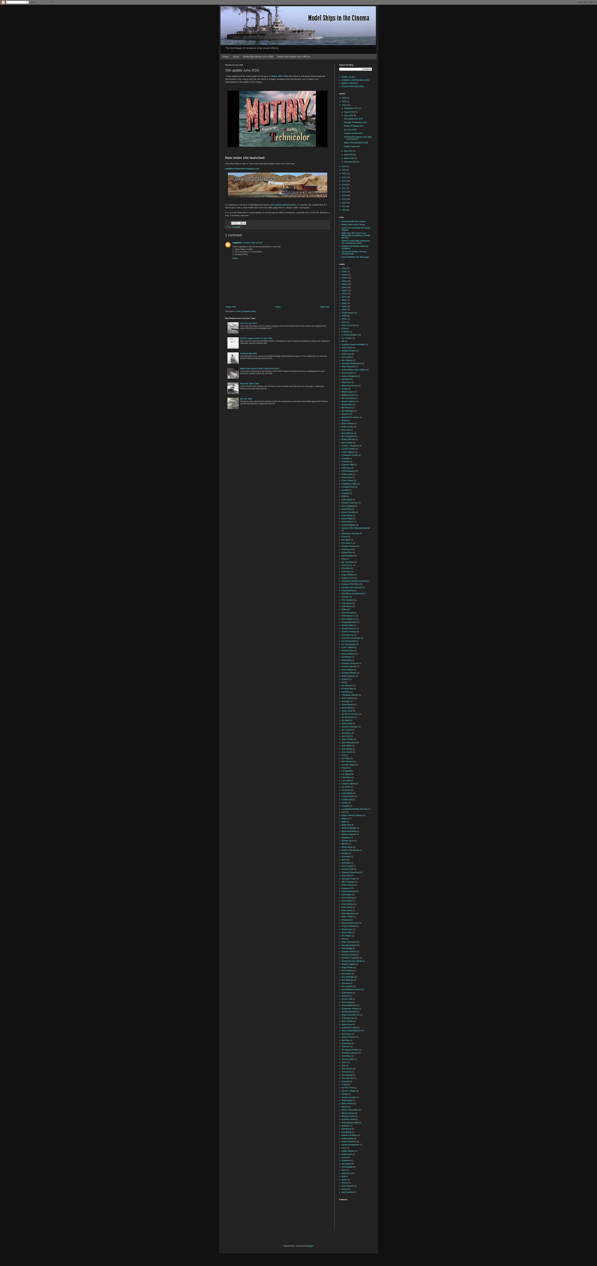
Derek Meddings (349, 525)
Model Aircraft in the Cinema (353, 221)
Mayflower (346, 838)
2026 (344, 98)
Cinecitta (345, 458)
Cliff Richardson (348, 471)
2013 (344, 203)
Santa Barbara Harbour (351, 989)
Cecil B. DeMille (348, 449)
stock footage (347, 1167)
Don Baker (346, 540)
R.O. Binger (346, 936)
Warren (345, 1107)
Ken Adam (346, 758)
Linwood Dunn (348, 796)
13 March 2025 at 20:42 (253, 243)
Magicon (345, 818)
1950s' (344, 284)
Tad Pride (346, 1040)
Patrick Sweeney (349, 891)
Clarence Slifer (348, 465)
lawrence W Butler (349, 1135)
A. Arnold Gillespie (349, 335)
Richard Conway (349, 955)
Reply (235, 258)
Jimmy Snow (347, 723)
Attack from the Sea (350, 386)
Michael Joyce (348, 841)
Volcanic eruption (349, 1097)
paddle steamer (348, 1151)
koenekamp (347, 1132)
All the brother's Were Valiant (354, 370)
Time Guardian (348, 1059)
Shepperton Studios (350, 1009)
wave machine (348, 1186)
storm (344, 1170)
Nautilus (345, 853)
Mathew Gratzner (349, 834)
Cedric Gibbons (348, 452)
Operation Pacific (349, 879)
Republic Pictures (349, 952)
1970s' (344, 297)
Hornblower (347, 657)
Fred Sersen (347, 603)
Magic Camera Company (352, 815)
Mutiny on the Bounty (350, 850)
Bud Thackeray (348, 436)
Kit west (345, 768)
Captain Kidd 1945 (352, 146)
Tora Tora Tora (348, 1078)
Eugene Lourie (348, 578)
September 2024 (351, 108)
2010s (344, 322)
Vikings (345, 1094)
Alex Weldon (347, 360)
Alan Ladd (346, 357)
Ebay (344, 559)
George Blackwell (349, 622)
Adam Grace (347, 348)
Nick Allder (346, 863)
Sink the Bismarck (349, 1012)
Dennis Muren (348, 522)
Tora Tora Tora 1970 (248, 323)
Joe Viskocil (347, 730)
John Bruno (346, 733)
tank (343, 1176)
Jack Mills (346, 701)
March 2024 (349, 158)
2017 (344, 188)
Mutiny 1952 (276, 76)
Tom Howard (347, 1075)
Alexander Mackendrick (351, 363)
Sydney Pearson (349, 1037)
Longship (345, 806)
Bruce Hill (346, 430)
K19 (343, 755)
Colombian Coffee (349, 484)
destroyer (345, 1126)
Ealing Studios (348, 556)
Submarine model (349, 1027)
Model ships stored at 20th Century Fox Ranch (259, 368)
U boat (344, 1085)
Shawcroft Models (349, 1005)
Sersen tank (347, 1002)
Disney (344, 537)
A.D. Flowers (347, 338)
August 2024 (349, 112)
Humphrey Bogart (349, 673)
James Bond (347, 708)
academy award (348, 1119)
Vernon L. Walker (349, 1091)
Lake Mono (346, 777)
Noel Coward (347, 866)
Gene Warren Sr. (349, 619)
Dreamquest (347, 549)
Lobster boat (347, 799)
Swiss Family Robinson (351, 1031)
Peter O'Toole (347, 917)
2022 (344, 170)
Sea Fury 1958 (350, 130)
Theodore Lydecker (350, 1053)
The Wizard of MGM (350, 1050)
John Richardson (349, 742)
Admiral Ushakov (349, 351)
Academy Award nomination (353, 344)
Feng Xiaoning (348, 590)
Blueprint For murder (350, 417)
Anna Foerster (348, 373)
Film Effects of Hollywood (352, 594)
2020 (344, 177)
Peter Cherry (347, 907)
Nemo (344, 860)
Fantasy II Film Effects (351, 584)
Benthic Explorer (349, 401)
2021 (344, 174)
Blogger (310, 1246)
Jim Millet (345, 720)
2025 (344, 101)
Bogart (344, 420)
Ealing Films (347, 552)
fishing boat (346, 1129)
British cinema (348, 427)
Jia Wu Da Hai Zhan (350, 714)
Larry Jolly (346, 781)
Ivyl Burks (346, 692)
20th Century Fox (349, 325)
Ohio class (346, 875)
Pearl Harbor (347, 901)
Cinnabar (345, 462)
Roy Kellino (346, 974)
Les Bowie (346, 790)
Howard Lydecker (349, 666)
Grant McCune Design (351, 638)
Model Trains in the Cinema (353, 225)
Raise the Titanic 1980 (249, 384)
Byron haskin (347, 443)
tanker (344, 1180)
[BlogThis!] (235, 223)
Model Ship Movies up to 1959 (258, 56)
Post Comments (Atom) (246, 311)
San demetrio (347, 986)
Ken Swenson (347, 761)
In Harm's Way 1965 (248, 353)
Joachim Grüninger (350, 727)
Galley (344, 609)
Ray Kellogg (347, 948)
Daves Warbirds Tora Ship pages (355, 257)
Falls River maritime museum (354, 581)
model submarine (349, 1142)
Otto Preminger (348, 882)
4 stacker (345, 332)
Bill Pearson (347, 408)
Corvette (345, 490)
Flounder (345, 597)
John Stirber (347, 746)
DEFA (344, 496)
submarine (346, 1173)
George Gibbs (347, 625)
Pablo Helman (348, 885)
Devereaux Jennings (350, 533)
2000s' (344, 319)
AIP (343, 341)
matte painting (348, 1138)
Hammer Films (348, 651)
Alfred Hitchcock (348, 366)
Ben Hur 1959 (246, 399)
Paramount (346, 888)
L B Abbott (346, 771)
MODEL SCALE (348, 77)
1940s (344, 275)
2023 (344, 166)
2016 (344, 192)
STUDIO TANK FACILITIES (353, 86)
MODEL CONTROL (350, 83)
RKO (344, 939)
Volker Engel (347, 1100)
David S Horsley (348, 512)
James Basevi (347, 704)
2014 (344, 199)
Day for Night (347, 519)
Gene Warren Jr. (348, 616)
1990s (344, 306)
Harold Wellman (348, 654)
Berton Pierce (347, 405)
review (344, 1157)
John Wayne (347, 749)
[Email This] (232, 223)
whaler (344, 1189)
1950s (344, 281)
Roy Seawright (348, 977)
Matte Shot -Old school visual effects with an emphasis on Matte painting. (356, 235)
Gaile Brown (347, 606)
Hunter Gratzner (348, 676)
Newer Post (231, 307)
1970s (344, 294)
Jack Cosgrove (348, 698)
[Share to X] (238, 223)
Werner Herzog (348, 1113)
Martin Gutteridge (349, 828)
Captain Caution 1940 (353, 133)
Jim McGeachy (348, 717)
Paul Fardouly (347, 898)
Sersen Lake (347, 999)
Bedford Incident (348, 395)
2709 (344, 329)
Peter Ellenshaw (348, 913)
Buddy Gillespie (348, 439)
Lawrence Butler (348, 784)
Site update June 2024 (353, 119)
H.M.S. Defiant (348, 647)
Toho (344, 1066)
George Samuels (349, 628)
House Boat (347, 660)
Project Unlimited (349, 926)
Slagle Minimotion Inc (351, 1015)
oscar (344, 1148)
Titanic (344, 1062)
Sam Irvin (345, 983)
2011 (344, 210)
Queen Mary (347, 932)
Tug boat (345, 1081)
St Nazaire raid (348, 1018)
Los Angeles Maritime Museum (355, 809)
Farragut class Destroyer (352, 587)
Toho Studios (347, 1069)
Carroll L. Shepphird (350, 446)
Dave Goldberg (348, 506)
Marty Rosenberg (349, 831)
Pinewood (346, 920)
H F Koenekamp (348, 641)
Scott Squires (347, 993)
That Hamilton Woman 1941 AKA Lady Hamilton (357, 138)
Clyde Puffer (347, 477)
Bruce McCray (348, 433)
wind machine (347, 1192)
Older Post (324, 307)
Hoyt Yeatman (347, 670)
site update (236, 227)
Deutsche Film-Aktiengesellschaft (356, 528)
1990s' (344, 309)
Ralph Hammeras (349, 942)
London (345, 803)
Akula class (346, 354)
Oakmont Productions (351, 872)
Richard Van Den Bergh (352, 961)
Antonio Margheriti (349, 376)
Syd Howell (346, 1034)
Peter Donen (347, 910)
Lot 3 (344, 812)
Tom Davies (347, 1072)
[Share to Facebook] (241, 223)
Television (346, 1046)
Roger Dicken (347, 967)
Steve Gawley (347, 1021)
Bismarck (345, 414)
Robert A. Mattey (348, 964)
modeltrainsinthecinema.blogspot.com (242, 168)
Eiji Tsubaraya (348, 562)
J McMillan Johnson (350, 695)
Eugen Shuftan (348, 575)
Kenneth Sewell (348, 765)
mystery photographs (350, 1145)
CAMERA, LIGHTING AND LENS (355, 80)
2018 (344, 185)
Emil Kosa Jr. (347, 565)
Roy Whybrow (347, 980)
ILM (343, 682)
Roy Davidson (348, 970)
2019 (344, 181)
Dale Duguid (347, 500)
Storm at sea (347, 1024)
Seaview (345, 996)
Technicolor (346, 1043)
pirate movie (347, 1154)
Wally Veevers (348, 1103)
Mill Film (345, 844)
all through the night (350, 1123)
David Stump (347, 515)
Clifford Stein (347, 474)
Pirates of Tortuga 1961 (353, 126)
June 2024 (349, 115)
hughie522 (237, 243)
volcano (345, 1183)
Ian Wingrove (347, 685)
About (236, 56)
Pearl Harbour (348, 904)
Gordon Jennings (349, 632)
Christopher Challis (350, 455)
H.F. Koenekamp (349, 644)
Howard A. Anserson (350, 663)
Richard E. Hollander (350, 958)
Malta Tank (346, 825)
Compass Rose (348, 487)
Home (226, 56)
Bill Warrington (348, 411)
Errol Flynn (346, 571)
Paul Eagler (347, 895)
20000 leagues (348, 313)
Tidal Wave (346, 1056)
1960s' (344, 291)
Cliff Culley (346, 468)
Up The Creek (347, 1088)
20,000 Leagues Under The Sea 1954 (256, 338)
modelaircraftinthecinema (285, 205)
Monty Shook (347, 847)
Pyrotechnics (347, 929)
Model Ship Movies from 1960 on (294, 56)
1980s (344, 300)
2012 (344, 206)
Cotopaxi (345, 493)
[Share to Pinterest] (244, 223)
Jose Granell (347, 752)
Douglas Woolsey (349, 546)
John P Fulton (347, 739)
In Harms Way (347, 689)
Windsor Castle (348, 1116)
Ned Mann (346, 856)
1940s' (344, 278)
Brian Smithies (348, 423)
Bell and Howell (348, 398)
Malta (344, 822)
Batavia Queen (348, 392)
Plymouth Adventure (350, 923)
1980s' (344, 303)
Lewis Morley (347, 793)
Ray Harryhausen (349, 945)
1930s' (344, 272)
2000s (344, 316)
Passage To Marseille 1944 (355, 122)
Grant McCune (348, 635)
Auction (345, 389)
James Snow (347, 711)
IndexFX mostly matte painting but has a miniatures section (356, 242)
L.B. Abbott (346, 774)
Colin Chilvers (348, 480)
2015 (344, 195)
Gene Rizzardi (348, 613)
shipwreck (346, 1160)
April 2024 (348, 155)
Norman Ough (348, 869)
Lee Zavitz (346, 787)
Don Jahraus (347, 543)
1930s (344, 268)
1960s (344, 287)
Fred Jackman (348, 600)
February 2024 (350, 162)
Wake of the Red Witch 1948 (356, 143)
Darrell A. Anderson (350, 503)
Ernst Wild (346, 568)
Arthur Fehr (346, 382)
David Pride (347, 509)
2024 (344, 105)
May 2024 (348, 151)
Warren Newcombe (350, 1110)
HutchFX (345, 679)
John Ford (346, 736)
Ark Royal (346, 379)
